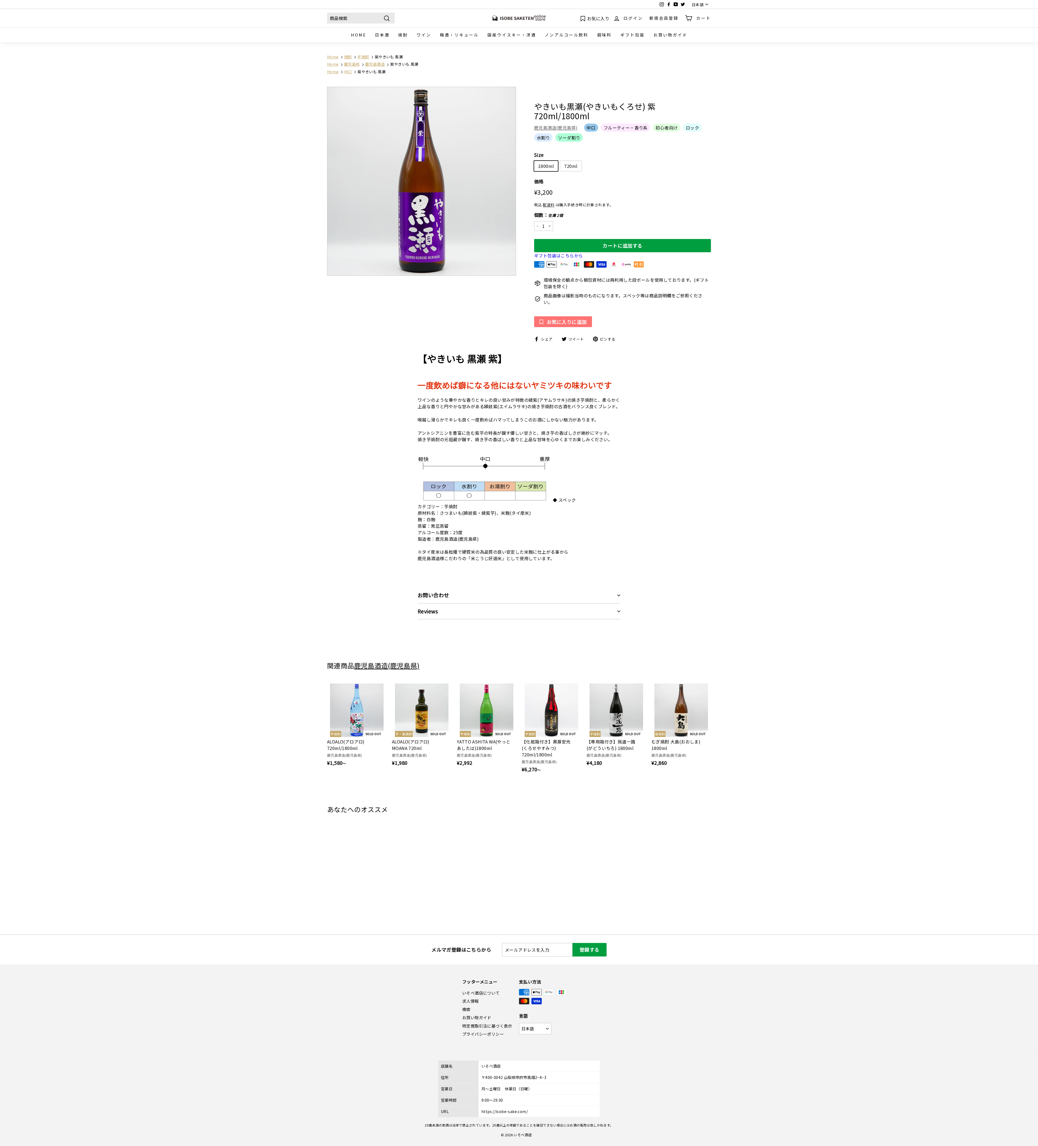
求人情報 (470, 1001)
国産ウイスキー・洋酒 (511, 35)
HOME (358, 35)
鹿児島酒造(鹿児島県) (555, 128)
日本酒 (382, 35)
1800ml (546, 166)
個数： (548, 215)
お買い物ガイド (670, 35)
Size (539, 154)
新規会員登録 (663, 18)
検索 (466, 1009)
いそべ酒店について (481, 993)
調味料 (604, 35)
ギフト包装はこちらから (558, 256)
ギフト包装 (632, 35)
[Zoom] (421, 181)
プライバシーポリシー (483, 1034)
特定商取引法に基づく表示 (487, 1026)
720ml (570, 166)
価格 (539, 181)
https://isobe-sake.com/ (504, 1111)
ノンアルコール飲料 (566, 35)
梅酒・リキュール (459, 35)
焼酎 (403, 35)
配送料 (548, 204)
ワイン (424, 35)
